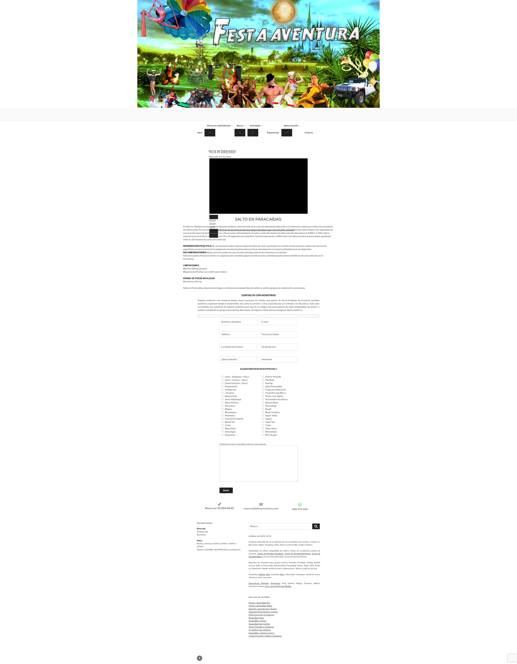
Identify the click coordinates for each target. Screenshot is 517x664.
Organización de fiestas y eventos (263, 612)
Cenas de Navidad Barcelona (298, 553)
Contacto (309, 132)
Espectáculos (273, 132)
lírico (282, 574)
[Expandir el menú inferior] (210, 132)
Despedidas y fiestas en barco (261, 633)
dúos (268, 574)
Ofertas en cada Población (218, 125)
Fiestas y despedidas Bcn (259, 603)
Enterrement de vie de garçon (261, 615)
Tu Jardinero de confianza (260, 630)
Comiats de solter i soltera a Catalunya (265, 636)
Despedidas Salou (256, 618)
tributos (261, 574)
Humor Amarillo (291, 125)
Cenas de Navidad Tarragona (270, 553)
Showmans (275, 583)
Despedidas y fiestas (257, 621)
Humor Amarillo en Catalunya (261, 627)
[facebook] (199, 658)
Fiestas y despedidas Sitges (260, 606)
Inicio (199, 132)
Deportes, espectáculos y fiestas (263, 609)
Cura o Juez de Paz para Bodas (278, 586)
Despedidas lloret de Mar (259, 624)
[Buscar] (316, 526)
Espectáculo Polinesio (259, 583)
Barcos (240, 125)
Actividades (255, 125)
